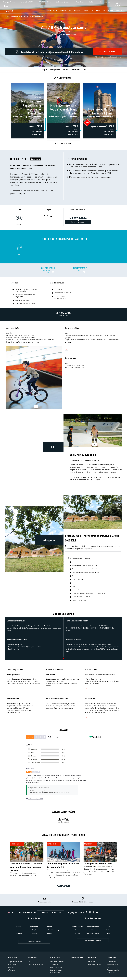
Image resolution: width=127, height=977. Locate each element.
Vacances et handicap (57, 962)
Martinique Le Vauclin (93, 933)
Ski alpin (18, 926)
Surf (19, 930)
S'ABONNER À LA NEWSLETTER (51, 912)
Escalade (34, 933)
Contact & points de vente (36, 964)
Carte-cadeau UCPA (77, 957)
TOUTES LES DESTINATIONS (93, 940)
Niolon (108, 933)
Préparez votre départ (15, 962)
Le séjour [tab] (44, 69)
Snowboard (19, 933)
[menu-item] (53, 10)
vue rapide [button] (20, 88)
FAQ (29, 962)
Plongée (34, 930)
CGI (108, 967)
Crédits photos (111, 962)
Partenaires (111, 973)
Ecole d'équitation (49, 930)
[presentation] (58, 931)
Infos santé (11, 970)
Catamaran (49, 926)
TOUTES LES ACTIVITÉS (34, 942)
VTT (25, 16)
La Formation (54, 964)
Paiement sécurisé (113, 970)
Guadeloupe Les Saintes (93, 926)
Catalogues (92, 962)
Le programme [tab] (55, 69)
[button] (34, 176)
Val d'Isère (77, 933)
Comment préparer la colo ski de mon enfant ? (61, 841)
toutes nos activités (16, 16)
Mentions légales (112, 964)
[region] (63, 33)
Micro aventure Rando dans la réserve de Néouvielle (27, 83)
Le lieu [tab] (65, 69)
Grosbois (77, 930)
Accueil (7, 16)
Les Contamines (108, 930)
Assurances (11, 967)
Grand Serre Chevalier (77, 926)
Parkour (49, 933)
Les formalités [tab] (75, 69)
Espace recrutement (95, 964)
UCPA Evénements (56, 967)
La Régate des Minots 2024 (91, 841)
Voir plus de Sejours (63, 143)
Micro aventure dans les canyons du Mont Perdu (63, 82)
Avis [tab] (84, 69)
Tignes (108, 926)
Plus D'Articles (63, 886)
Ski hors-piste (34, 926)
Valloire (93, 930)
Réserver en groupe (56, 970)
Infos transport (13, 964)
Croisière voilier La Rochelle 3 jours (99, 82)
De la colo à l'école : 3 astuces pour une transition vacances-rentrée (25, 842)
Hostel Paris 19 (55, 973)
